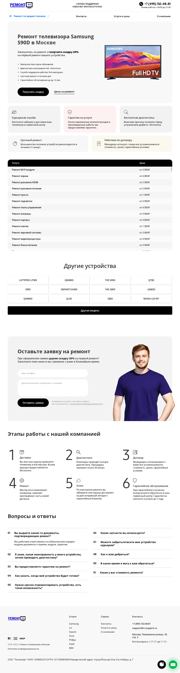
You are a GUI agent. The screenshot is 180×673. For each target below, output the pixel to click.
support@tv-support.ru (144, 628)
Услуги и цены (122, 16)
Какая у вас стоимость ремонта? (118, 572)
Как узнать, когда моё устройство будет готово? (43, 575)
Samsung (74, 623)
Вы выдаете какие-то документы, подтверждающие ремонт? (33, 534)
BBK (71, 648)
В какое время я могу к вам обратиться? (124, 563)
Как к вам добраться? (111, 554)
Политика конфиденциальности (23, 648)
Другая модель (90, 310)
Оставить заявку (33, 402)
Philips (72, 639)
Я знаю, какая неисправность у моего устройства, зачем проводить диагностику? (44, 556)
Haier (72, 643)
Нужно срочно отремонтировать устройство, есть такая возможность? (44, 586)
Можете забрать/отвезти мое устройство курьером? (124, 543)
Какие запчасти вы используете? (119, 533)
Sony (71, 635)
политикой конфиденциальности (86, 404)
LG (70, 627)
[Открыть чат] (162, 664)
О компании (164, 16)
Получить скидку (33, 91)
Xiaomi (72, 631)
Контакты (81, 16)
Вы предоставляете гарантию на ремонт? (39, 566)
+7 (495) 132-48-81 (141, 623)
